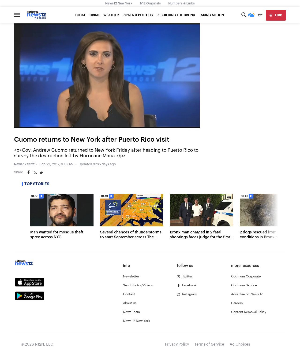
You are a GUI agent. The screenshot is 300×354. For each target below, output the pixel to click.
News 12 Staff (24, 164)
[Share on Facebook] (28, 172)
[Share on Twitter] (35, 172)
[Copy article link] (42, 172)
